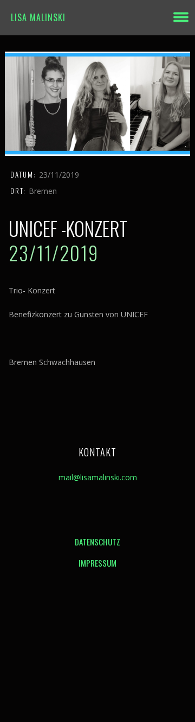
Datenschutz (97, 542)
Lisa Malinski (38, 17)
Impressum (97, 563)
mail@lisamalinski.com (97, 477)
